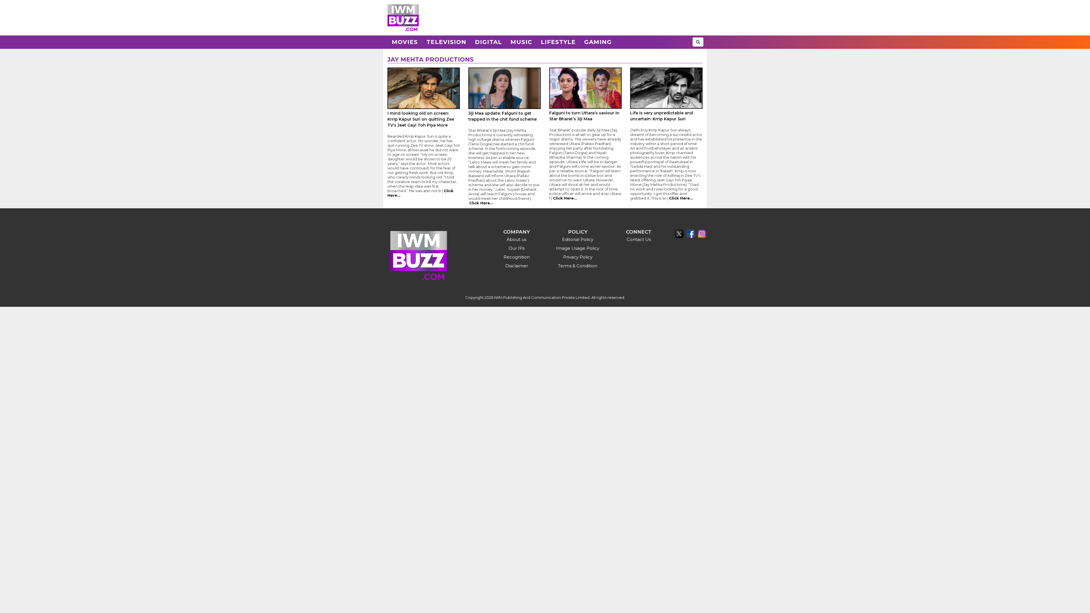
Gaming (598, 42)
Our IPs (517, 248)
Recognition (517, 257)
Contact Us (639, 239)
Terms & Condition (577, 265)
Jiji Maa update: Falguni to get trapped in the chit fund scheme (502, 116)
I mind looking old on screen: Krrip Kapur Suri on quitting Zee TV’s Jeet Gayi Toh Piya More (420, 119)
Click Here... (481, 203)
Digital (488, 42)
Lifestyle (558, 42)
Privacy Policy (577, 257)
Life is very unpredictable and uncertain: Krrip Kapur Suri (661, 115)
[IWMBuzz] (403, 17)
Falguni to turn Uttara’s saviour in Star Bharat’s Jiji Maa (584, 115)
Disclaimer (516, 265)
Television (446, 42)
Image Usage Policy (577, 248)
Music (521, 42)
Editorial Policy (577, 239)
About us (516, 239)
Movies (405, 42)
